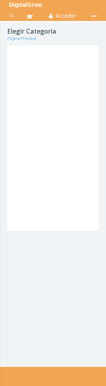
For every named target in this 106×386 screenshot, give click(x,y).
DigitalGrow (25, 4)
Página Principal (21, 38)
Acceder (65, 15)
